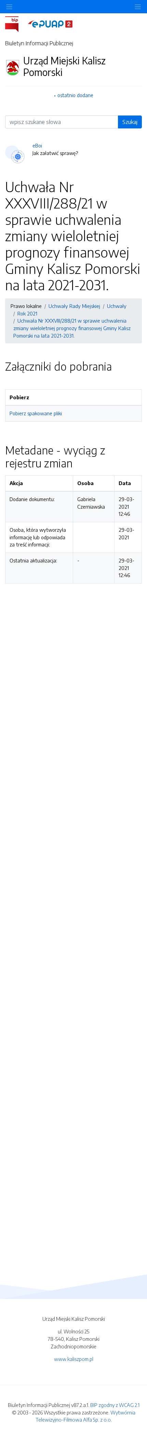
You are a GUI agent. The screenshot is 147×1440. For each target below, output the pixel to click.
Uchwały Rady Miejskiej (74, 306)
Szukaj (129, 122)
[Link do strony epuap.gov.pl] (50, 23)
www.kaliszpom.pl (73, 1359)
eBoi (37, 145)
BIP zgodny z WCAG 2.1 (114, 1405)
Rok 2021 (27, 313)
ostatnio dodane (75, 95)
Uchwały (116, 306)
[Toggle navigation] (138, 7)
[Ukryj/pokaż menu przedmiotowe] (9, 7)
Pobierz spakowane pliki (36, 413)
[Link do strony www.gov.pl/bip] (16, 23)
